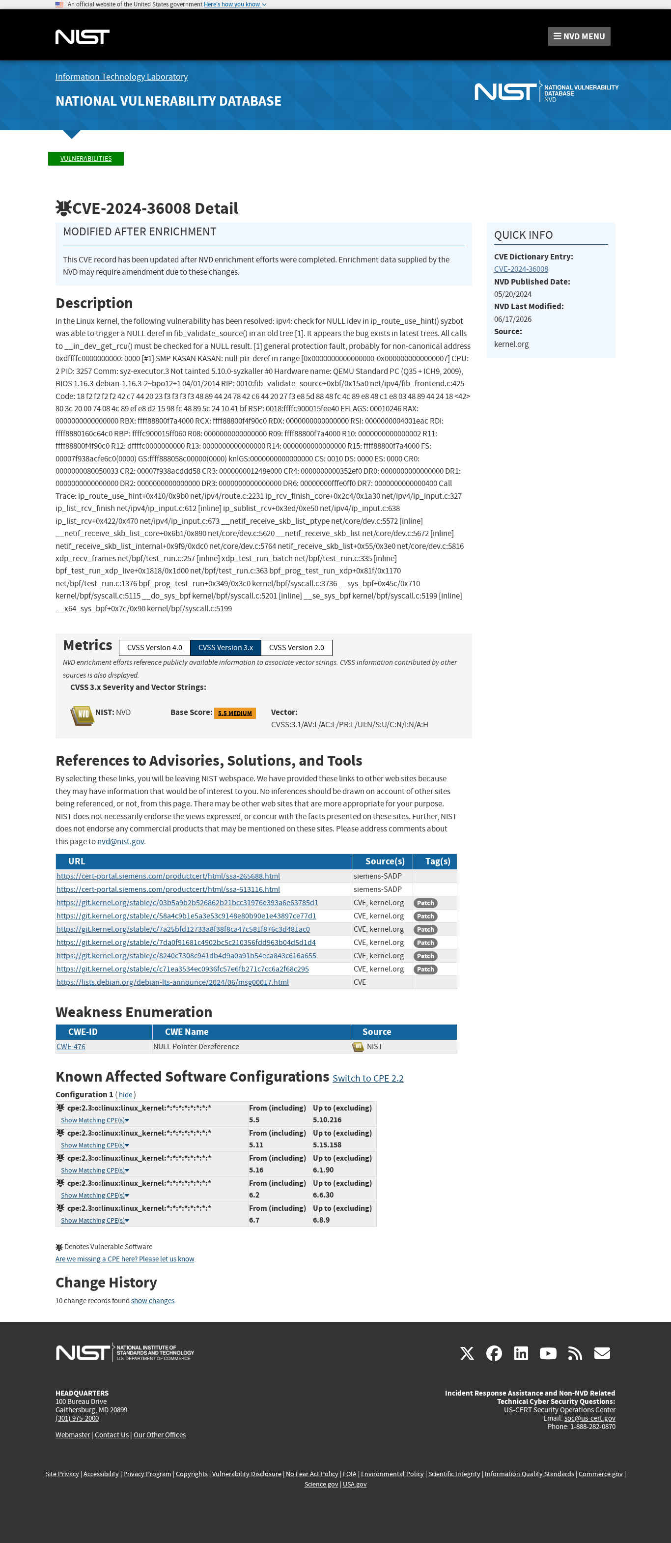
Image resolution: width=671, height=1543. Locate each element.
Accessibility (101, 1474)
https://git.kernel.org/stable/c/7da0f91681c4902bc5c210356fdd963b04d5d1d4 (186, 942)
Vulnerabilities (86, 158)
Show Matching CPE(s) (93, 1120)
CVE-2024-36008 (521, 269)
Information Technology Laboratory (122, 77)
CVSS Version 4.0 (154, 648)
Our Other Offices (160, 1435)
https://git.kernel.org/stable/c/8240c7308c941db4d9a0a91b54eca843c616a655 (186, 956)
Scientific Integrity (454, 1474)
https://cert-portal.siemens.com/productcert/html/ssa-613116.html (168, 889)
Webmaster (73, 1435)
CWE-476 (70, 1047)
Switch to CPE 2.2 (368, 1078)
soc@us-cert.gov (589, 1418)
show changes (152, 1301)
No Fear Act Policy (312, 1474)
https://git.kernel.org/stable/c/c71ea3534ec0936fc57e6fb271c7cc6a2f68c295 (182, 969)
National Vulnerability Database (168, 101)
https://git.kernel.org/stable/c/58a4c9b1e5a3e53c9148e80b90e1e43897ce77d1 (186, 916)
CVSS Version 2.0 (296, 648)
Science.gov (321, 1484)
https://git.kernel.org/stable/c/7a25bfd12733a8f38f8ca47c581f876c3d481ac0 (183, 929)
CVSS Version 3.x (225, 648)
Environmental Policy (392, 1474)
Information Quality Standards (529, 1474)
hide (125, 1095)
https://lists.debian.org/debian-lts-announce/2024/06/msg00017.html (172, 982)
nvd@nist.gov (120, 841)
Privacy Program (147, 1474)
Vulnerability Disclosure (246, 1474)
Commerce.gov (601, 1474)
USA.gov (355, 1484)
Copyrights (192, 1474)
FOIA (350, 1474)
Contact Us (112, 1435)
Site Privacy (62, 1474)
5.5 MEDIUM (235, 713)
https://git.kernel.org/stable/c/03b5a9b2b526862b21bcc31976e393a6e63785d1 (187, 903)
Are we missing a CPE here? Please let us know (125, 1259)
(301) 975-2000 (77, 1418)
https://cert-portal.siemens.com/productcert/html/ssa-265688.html (168, 876)
